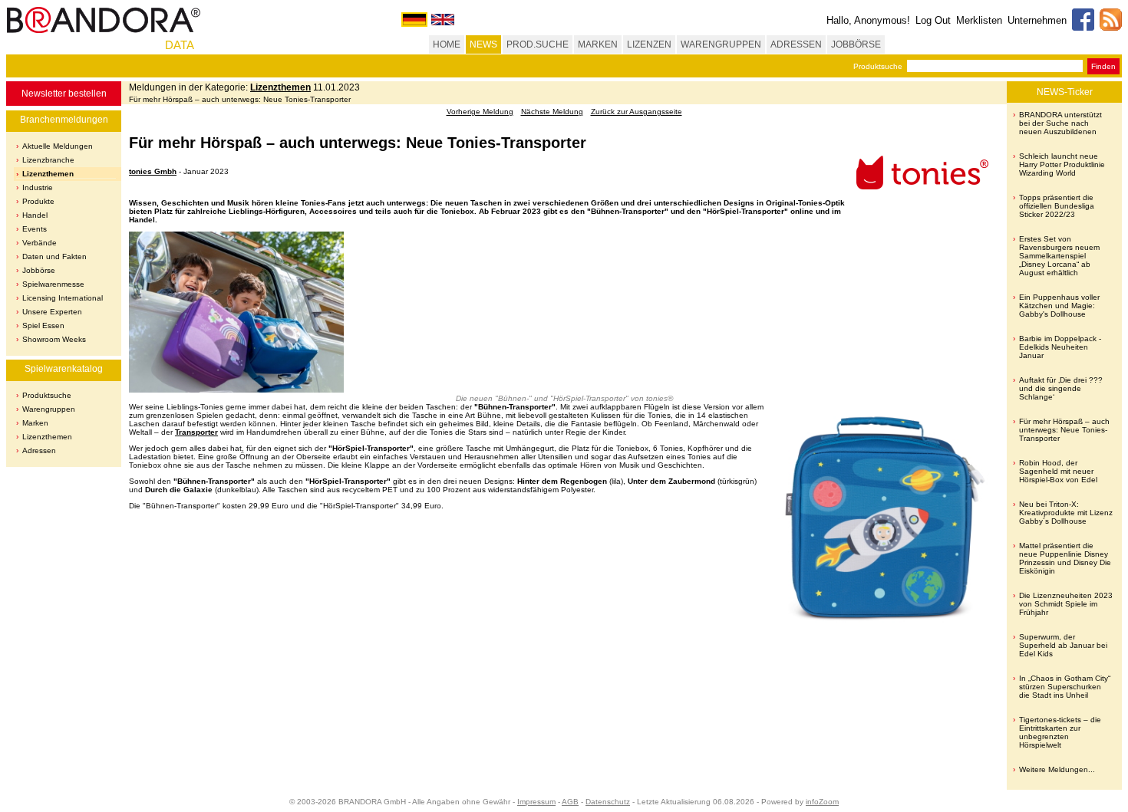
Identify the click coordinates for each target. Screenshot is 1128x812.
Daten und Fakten (54, 256)
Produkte (38, 201)
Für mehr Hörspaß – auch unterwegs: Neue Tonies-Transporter (1064, 429)
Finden (1103, 66)
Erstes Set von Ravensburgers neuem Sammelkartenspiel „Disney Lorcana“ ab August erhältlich (1059, 256)
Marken (35, 423)
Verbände (39, 242)
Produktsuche (877, 66)
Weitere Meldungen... (1057, 769)
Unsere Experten (52, 311)
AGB (570, 801)
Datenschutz (607, 801)
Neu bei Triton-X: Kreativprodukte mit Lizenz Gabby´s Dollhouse (1066, 512)
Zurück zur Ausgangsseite (636, 111)
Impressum (536, 801)
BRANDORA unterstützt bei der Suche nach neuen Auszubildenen (1060, 123)
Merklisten (979, 20)
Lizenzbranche (48, 160)
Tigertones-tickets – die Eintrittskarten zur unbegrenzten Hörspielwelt (1060, 732)
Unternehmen (1037, 20)
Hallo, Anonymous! (868, 20)
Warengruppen (48, 409)
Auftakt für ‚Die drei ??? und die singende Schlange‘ (1061, 388)
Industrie (37, 187)
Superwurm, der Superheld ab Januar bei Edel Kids (1063, 645)
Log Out (933, 20)
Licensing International (62, 298)
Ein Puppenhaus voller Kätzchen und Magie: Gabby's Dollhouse (1059, 305)
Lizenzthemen (48, 173)
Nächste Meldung (552, 111)
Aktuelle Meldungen (57, 146)
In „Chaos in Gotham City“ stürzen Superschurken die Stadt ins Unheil (1064, 686)
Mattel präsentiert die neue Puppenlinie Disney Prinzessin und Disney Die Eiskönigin (1065, 558)
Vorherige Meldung (480, 111)
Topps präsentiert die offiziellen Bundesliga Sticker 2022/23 (1056, 206)
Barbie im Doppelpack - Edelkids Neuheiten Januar (1060, 347)
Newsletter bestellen (64, 93)
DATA (179, 44)
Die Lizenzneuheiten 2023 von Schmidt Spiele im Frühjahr (1066, 603)
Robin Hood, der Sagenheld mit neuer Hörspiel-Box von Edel (1058, 471)
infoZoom (822, 801)
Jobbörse (38, 270)
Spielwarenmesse (53, 284)
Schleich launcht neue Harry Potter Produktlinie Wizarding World (1062, 164)
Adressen (39, 450)
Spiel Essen (43, 325)
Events (34, 229)
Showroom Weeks (54, 339)
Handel (35, 215)
